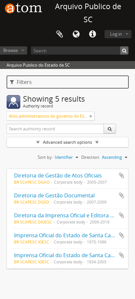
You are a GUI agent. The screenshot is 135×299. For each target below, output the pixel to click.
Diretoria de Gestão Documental (54, 195)
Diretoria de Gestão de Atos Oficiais (58, 175)
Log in (116, 34)
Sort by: (45, 157)
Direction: (90, 157)
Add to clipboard (121, 175)
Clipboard (59, 34)
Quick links (92, 34)
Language (76, 34)
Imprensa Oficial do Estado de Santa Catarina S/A (74, 235)
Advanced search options (67, 142)
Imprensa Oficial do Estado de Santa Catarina (69, 255)
